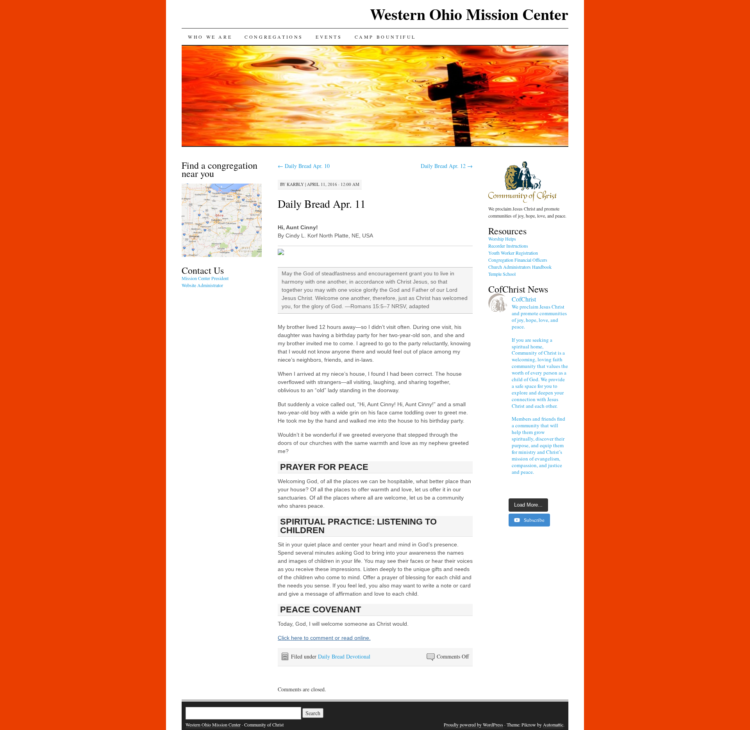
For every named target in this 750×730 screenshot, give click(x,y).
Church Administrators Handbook (520, 267)
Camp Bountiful (385, 37)
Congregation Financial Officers (517, 260)
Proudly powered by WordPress (473, 724)
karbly (295, 184)
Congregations (274, 37)
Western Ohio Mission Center (469, 13)
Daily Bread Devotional (344, 656)
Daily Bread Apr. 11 (322, 203)
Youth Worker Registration (513, 253)
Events (329, 37)
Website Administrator (202, 285)
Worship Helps (502, 239)
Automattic (553, 724)
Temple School (502, 274)
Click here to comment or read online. (324, 638)
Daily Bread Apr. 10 (304, 166)
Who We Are (210, 37)
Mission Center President (205, 278)
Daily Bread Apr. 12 (447, 166)
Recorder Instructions (508, 246)
